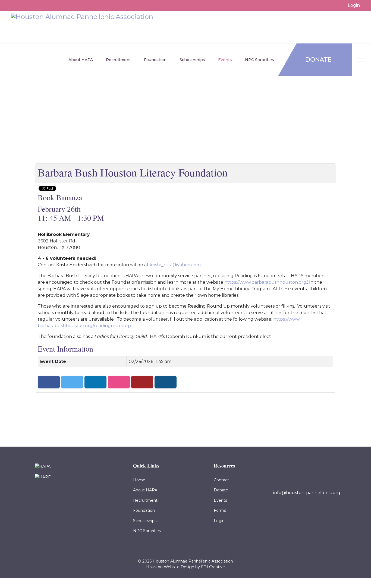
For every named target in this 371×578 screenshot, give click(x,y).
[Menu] (364, 60)
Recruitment (118, 59)
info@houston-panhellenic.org (306, 492)
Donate (318, 59)
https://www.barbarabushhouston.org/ (265, 282)
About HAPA (80, 59)
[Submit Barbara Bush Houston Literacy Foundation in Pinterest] (166, 382)
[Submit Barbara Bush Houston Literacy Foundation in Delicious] (119, 382)
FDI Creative (213, 566)
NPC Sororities (259, 59)
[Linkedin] (303, 512)
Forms (220, 510)
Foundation (155, 59)
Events (225, 59)
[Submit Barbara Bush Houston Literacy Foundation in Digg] (142, 382)
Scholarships (192, 59)
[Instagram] (313, 512)
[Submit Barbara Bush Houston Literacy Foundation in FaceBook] (49, 382)
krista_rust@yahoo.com (175, 264)
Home (139, 480)
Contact (221, 480)
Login (354, 5)
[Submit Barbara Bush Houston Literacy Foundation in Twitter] (72, 382)
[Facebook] (294, 512)
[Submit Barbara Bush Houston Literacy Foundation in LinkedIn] (95, 382)
